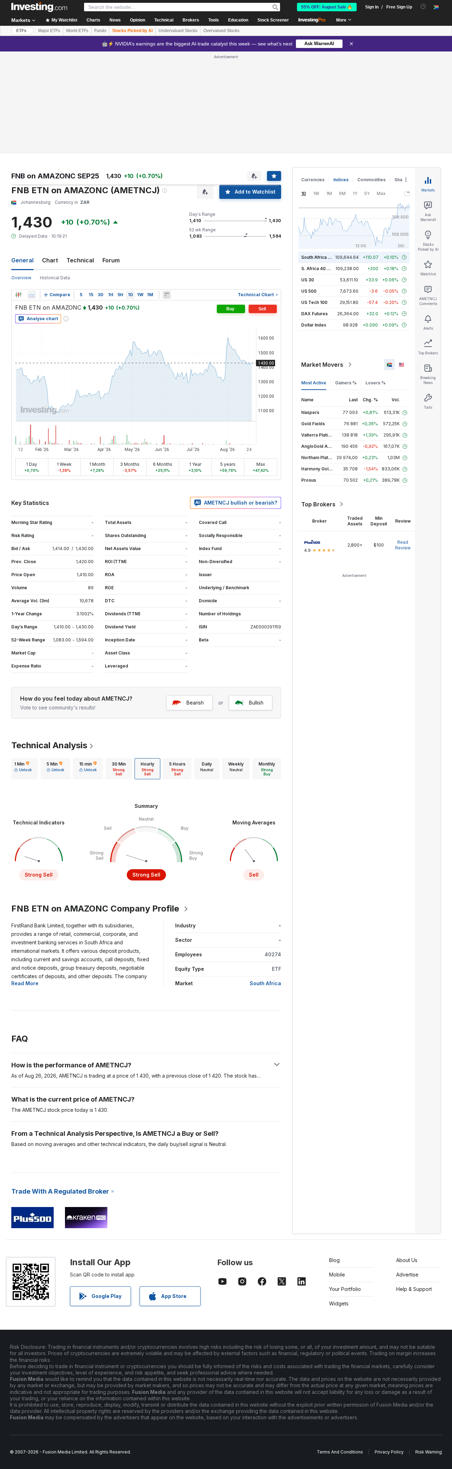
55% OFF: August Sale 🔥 (326, 7)
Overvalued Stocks (221, 30)
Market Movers (322, 364)
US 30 (307, 279)
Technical (80, 260)
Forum (111, 260)
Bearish (195, 703)
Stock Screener (273, 20)
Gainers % (346, 382)
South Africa (265, 983)
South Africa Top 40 (322, 257)
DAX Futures (314, 313)
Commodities (371, 179)
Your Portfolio (345, 1289)
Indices (341, 179)
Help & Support (414, 1289)
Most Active (313, 382)
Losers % (375, 382)
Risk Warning (428, 1452)
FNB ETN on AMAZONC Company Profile (95, 908)
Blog (334, 1260)
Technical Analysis (49, 745)
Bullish (256, 703)
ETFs (21, 30)
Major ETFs (49, 30)
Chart (50, 260)
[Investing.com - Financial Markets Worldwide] (39, 7)
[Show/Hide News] (167, 295)
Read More (24, 983)
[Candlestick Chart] (18, 295)
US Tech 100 (314, 302)
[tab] (23, 768)
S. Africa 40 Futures (322, 268)
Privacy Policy (389, 1452)
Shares (401, 179)
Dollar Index (313, 325)
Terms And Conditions (340, 1452)
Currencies (313, 179)
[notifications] (423, 6)
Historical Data (55, 277)
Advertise (407, 1275)
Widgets (339, 1303)
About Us (406, 1260)
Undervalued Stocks (178, 30)
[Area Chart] (32, 295)
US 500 (308, 291)
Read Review (403, 545)
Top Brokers (318, 504)
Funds (100, 30)
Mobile (337, 1275)
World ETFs (77, 30)
